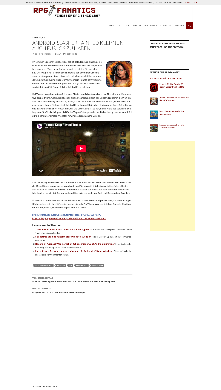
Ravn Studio (81, 265)
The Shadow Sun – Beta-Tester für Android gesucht (64, 229)
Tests (120, 26)
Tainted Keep (97, 265)
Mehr (187, 2)
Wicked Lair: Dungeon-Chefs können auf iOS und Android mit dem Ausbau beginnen (73, 280)
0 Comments (71, 54)
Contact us (165, 26)
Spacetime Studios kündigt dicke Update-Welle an (63, 236)
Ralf (59, 54)
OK (196, 2)
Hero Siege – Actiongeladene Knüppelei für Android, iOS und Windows (74, 251)
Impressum (179, 26)
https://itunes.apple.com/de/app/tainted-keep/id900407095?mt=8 (66, 214)
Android (137, 26)
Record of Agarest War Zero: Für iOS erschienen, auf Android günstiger (75, 243)
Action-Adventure (43, 265)
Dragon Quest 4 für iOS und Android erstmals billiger (58, 291)
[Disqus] (86, 340)
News (111, 26)
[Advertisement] (172, 186)
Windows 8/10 (150, 26)
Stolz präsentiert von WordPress (45, 386)
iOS (127, 26)
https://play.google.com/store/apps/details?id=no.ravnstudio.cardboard (69, 218)
